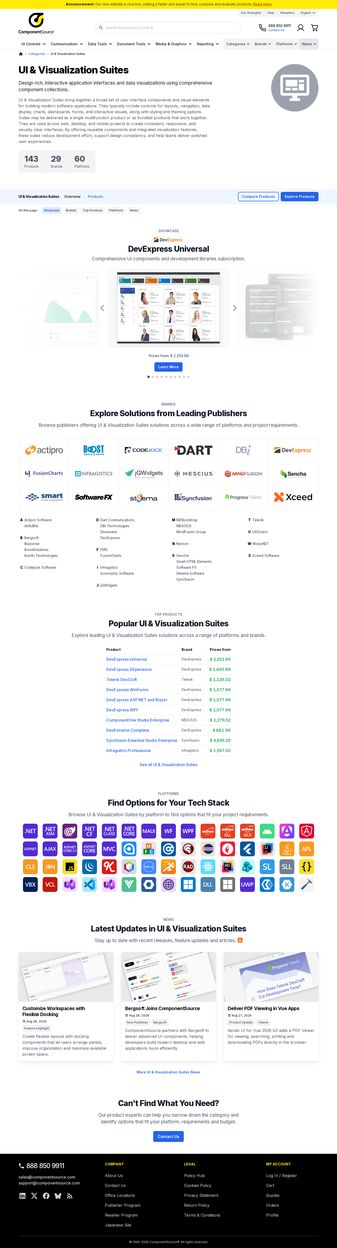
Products (95, 196)
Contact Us (168, 1136)
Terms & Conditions (202, 1215)
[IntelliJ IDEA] (267, 849)
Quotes (273, 1195)
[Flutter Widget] (247, 849)
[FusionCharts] (44, 474)
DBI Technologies (114, 526)
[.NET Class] (109, 831)
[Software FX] (94, 497)
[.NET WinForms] (168, 831)
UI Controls (30, 44)
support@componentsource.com (49, 1182)
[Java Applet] (307, 849)
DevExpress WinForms (127, 689)
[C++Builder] (168, 849)
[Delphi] (188, 849)
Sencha (182, 555)
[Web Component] (149, 884)
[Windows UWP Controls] (247, 884)
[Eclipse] (208, 849)
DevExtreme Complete (127, 730)
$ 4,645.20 (220, 740)
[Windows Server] (228, 884)
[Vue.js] (129, 884)
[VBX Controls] (30, 884)
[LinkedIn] (22, 1196)
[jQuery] (89, 867)
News (307, 44)
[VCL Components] (50, 884)
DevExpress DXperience (129, 669)
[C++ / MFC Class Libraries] (149, 849)
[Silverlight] (267, 867)
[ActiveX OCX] (247, 831)
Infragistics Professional (128, 750)
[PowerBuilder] (168, 867)
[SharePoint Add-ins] (247, 867)
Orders (272, 1205)
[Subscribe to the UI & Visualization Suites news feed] (240, 940)
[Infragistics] (94, 474)
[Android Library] (267, 831)
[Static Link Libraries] (287, 867)
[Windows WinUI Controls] (267, 884)
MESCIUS (183, 526)
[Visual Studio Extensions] (109, 884)
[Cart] (314, 28)
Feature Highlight (36, 1028)
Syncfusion (185, 579)
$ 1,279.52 (220, 720)
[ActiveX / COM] (208, 831)
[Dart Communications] (193, 450)
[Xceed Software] (293, 497)
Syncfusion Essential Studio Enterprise (141, 740)
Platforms (284, 44)
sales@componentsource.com (47, 1177)
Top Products (93, 210)
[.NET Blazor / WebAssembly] (70, 831)
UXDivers (260, 532)
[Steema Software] (144, 497)
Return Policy (196, 1205)
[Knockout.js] (109, 867)
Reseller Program (121, 1215)
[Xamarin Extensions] (287, 884)
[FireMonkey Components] (228, 849)
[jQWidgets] (144, 474)
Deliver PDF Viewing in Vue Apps (263, 1008)
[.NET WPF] (188, 831)
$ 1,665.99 (220, 669)
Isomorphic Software (117, 573)
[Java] (287, 849)
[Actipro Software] (44, 450)
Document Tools (131, 44)
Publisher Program (122, 1205)
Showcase (51, 210)
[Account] (301, 28)
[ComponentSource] (36, 24)
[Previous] (102, 308)
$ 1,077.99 (220, 689)
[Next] (235, 308)
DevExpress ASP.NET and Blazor (137, 699)
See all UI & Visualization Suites (168, 764)
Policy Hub (194, 1175)
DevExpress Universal (168, 249)
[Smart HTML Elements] (44, 497)
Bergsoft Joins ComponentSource (162, 1008)
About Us (114, 1175)
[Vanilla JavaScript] (307, 867)
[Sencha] (293, 474)
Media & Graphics (171, 44)
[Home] (21, 54)
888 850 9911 (45, 1166)
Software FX (186, 567)
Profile (272, 1215)
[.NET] (30, 831)
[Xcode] (307, 884)
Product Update (241, 1022)
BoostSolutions (36, 549)
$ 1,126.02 (220, 679)
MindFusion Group (191, 532)
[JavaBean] (50, 867)
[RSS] (70, 1196)
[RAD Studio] (188, 867)
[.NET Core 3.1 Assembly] (129, 831)
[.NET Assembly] (50, 831)
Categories (235, 44)
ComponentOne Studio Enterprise (137, 720)
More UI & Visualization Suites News (168, 1072)
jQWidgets (108, 585)
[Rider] (228, 867)
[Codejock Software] (144, 450)
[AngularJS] (307, 831)
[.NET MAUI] (149, 831)
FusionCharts (110, 555)
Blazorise (31, 544)
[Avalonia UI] (129, 849)
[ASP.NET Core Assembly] (89, 849)
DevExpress (110, 538)
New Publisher (137, 1022)
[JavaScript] (70, 867)
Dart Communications (117, 520)
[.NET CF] (89, 831)
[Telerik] (243, 497)
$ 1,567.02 (220, 750)
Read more (262, 4)
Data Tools (97, 44)
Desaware (108, 532)
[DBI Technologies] (243, 450)
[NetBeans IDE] (129, 867)
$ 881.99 (222, 730)
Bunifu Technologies (41, 555)
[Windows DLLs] (208, 884)
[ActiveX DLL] (228, 831)
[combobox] (168, 27)
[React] (208, 867)
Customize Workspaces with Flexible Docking (53, 1011)
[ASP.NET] (30, 849)
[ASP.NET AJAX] (50, 849)
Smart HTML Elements (194, 561)
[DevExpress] (293, 450)
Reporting (205, 44)
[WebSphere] (168, 884)
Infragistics (109, 567)
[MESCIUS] (193, 474)
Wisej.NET (260, 544)
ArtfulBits (31, 526)
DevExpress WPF (122, 709)
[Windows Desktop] (188, 884)
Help (270, 13)
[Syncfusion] (193, 497)
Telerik (258, 520)
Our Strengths (251, 13)
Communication (64, 44)
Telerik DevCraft (121, 679)
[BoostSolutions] (94, 450)
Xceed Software (265, 555)
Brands (261, 44)
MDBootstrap (187, 520)
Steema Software (190, 573)
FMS (104, 549)
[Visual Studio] (70, 884)
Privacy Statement (201, 1195)
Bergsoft (31, 538)
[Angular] (287, 831)
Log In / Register (281, 1175)
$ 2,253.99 (220, 659)
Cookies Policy (197, 1185)
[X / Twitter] (34, 1196)
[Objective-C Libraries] (149, 867)
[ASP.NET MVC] (109, 849)
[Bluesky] (58, 1196)
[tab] (148, 377)
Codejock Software (40, 567)
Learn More (168, 367)
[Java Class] (30, 867)
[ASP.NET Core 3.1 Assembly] (70, 849)
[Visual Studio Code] (89, 884)
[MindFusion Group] (243, 474)
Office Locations (120, 1195)
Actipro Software (38, 520)
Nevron (182, 544)
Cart (270, 1185)
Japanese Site (118, 1225)
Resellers (288, 13)
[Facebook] (46, 1196)
